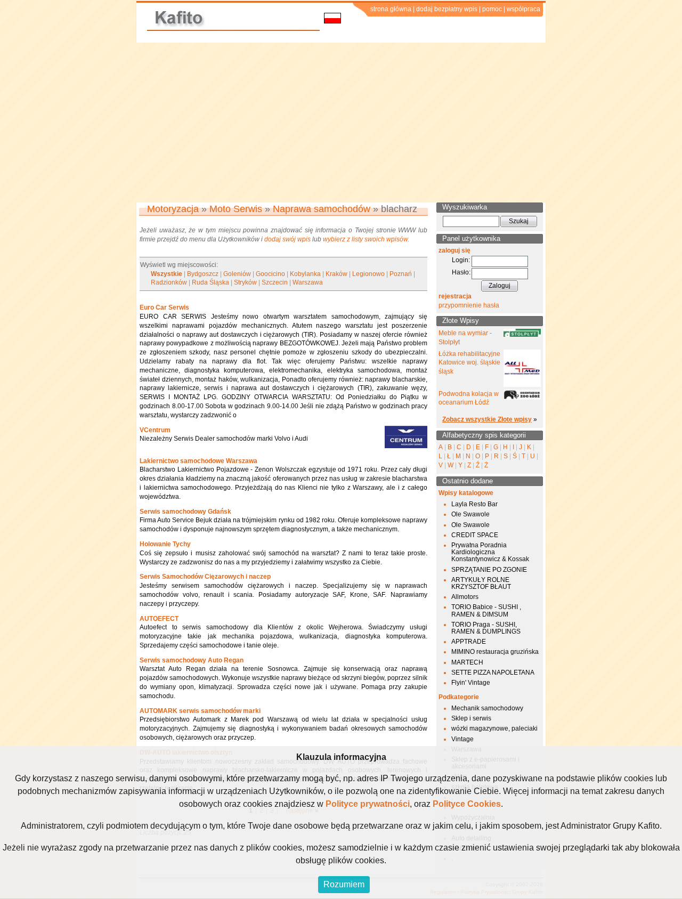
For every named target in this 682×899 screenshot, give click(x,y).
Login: (461, 260)
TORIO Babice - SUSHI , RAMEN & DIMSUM (486, 610)
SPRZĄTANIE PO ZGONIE (489, 569)
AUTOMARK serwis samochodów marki (200, 711)
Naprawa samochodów (321, 209)
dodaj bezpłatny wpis (446, 9)
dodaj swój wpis (287, 239)
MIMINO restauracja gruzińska (495, 651)
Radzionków (169, 282)
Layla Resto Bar (474, 504)
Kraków (336, 274)
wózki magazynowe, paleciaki (494, 728)
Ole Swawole (470, 514)
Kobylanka (305, 274)
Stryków (245, 282)
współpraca (523, 9)
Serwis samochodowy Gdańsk (185, 511)
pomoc (492, 9)
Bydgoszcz (202, 274)
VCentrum (155, 430)
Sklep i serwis (471, 718)
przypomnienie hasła (469, 305)
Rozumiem (343, 884)
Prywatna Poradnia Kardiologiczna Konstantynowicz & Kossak (490, 552)
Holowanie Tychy (165, 544)
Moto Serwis (235, 209)
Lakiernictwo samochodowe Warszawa (198, 461)
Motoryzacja (173, 209)
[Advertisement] (341, 122)
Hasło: (461, 272)
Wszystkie (166, 274)
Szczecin (275, 282)
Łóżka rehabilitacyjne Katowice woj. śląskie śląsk (469, 363)
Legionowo (368, 274)
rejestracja (455, 296)
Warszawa (308, 282)
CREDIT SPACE (474, 535)
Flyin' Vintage (470, 682)
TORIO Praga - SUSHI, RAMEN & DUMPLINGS (486, 628)
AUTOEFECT (159, 618)
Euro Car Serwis (164, 307)
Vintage (462, 739)
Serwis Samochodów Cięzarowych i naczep (205, 576)
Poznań (400, 274)
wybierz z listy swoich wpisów (365, 239)
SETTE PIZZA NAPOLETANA (492, 672)
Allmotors (464, 597)
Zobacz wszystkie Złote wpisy (487, 419)
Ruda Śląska (210, 282)
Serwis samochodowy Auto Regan (191, 660)
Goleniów (237, 274)
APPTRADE (468, 641)
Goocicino (270, 274)
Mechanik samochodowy (487, 708)
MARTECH (467, 662)
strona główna (390, 9)
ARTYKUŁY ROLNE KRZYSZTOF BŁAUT (481, 583)
